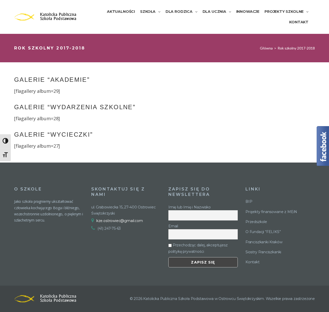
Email (173, 226)
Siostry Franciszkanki (263, 252)
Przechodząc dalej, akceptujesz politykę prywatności (197, 248)
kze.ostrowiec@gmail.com (119, 220)
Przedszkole (256, 221)
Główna (266, 48)
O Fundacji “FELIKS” (263, 231)
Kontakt (252, 262)
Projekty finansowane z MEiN (271, 211)
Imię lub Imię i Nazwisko (189, 207)
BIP (248, 201)
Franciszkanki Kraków (263, 242)
